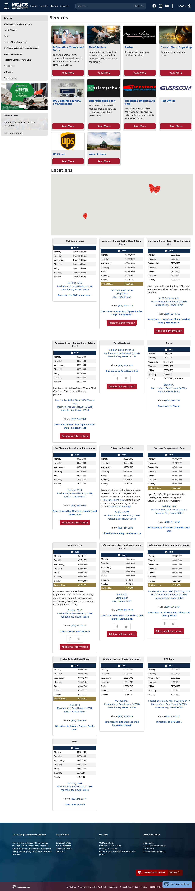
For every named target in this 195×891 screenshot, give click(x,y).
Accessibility (113, 887)
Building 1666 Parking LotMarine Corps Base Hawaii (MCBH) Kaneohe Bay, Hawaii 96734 (122, 353)
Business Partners (64, 848)
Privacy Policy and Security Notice (133, 887)
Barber (7, 36)
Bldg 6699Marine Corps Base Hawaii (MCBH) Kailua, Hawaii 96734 (74, 708)
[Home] (20, 6)
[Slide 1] (22, 106)
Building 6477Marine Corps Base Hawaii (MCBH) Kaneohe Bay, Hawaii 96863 (122, 515)
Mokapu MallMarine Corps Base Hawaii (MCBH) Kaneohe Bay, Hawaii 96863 (122, 704)
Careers (64, 6)
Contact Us (61, 851)
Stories (54, 6)
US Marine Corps (106, 842)
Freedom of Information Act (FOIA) (92, 887)
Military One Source (108, 848)
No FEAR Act (71, 887)
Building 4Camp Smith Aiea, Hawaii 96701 (121, 597)
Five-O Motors (10, 29)
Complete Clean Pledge (119, 506)
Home (33, 6)
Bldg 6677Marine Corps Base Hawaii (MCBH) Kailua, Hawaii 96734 (169, 388)
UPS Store (8, 72)
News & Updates (63, 845)
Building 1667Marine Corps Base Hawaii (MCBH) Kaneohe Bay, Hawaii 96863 (169, 509)
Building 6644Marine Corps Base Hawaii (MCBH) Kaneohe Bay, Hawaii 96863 (74, 786)
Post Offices (9, 66)
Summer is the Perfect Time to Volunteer (19, 124)
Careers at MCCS (63, 842)
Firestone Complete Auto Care (17, 59)
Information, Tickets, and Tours (18, 23)
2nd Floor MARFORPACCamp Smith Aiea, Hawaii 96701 (121, 293)
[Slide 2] (28, 106)
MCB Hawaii (148, 842)
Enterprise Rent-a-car (13, 53)
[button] (154, 5)
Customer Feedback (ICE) (154, 851)
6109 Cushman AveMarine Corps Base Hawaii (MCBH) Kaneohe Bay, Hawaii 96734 (169, 301)
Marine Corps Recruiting (110, 845)
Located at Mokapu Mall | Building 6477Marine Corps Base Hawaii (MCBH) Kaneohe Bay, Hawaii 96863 (169, 594)
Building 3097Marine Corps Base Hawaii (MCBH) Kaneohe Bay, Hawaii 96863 (74, 613)
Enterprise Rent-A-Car (114, 499)
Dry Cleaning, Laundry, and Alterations (21, 47)
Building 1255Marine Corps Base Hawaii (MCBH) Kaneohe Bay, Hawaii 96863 (74, 286)
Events (43, 6)
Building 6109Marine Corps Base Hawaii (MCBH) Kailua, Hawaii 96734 (74, 493)
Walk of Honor (10, 77)
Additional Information (122, 322)
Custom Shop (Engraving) (15, 42)
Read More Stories (13, 133)
